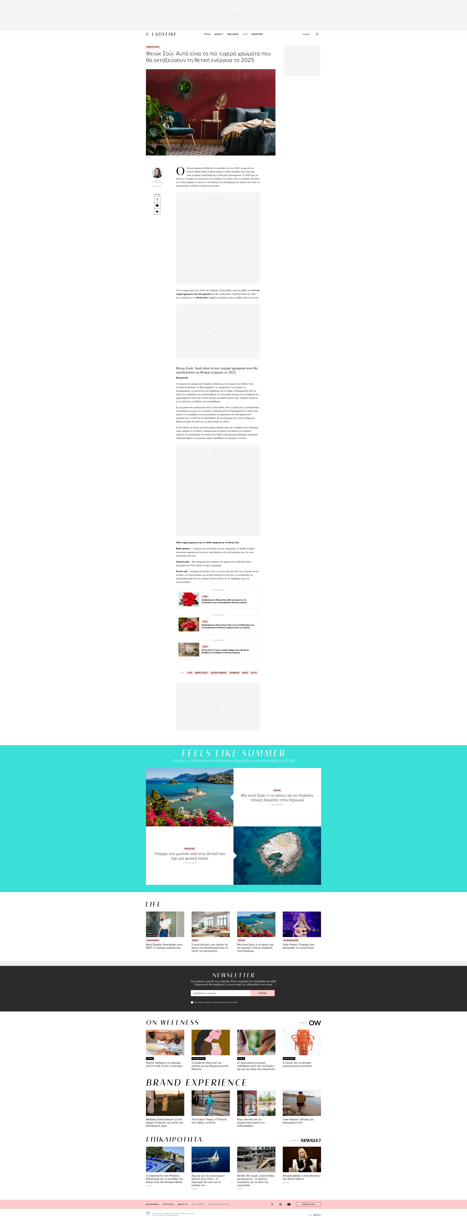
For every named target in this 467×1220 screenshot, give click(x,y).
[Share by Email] (157, 211)
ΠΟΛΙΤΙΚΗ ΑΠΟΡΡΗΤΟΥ (219, 1204)
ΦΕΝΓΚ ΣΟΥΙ (153, 47)
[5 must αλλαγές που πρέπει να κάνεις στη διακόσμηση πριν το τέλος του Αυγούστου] (211, 924)
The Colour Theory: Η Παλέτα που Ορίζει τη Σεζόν (209, 1120)
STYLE (207, 34)
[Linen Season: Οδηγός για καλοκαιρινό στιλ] (302, 1103)
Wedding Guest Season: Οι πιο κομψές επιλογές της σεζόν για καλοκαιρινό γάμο (164, 1122)
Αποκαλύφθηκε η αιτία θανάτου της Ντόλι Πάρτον (301, 1177)
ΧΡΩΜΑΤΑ (234, 673)
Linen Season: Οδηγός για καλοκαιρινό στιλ (298, 1120)
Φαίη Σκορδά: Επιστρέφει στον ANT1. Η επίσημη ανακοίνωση (164, 946)
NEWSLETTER (308, 1204)
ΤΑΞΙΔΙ (277, 790)
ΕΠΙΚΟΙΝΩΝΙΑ (152, 1204)
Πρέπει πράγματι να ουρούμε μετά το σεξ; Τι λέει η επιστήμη (164, 1064)
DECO (245, 673)
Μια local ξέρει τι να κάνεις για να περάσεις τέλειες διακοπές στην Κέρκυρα (255, 948)
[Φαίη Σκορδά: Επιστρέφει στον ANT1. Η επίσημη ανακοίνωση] (165, 924)
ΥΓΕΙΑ (150, 1058)
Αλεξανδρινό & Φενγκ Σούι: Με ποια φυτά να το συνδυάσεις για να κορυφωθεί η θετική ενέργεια (224, 601)
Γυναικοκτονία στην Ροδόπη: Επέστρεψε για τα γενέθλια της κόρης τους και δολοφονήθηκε (164, 1179)
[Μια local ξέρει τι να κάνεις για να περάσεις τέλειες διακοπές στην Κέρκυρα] (190, 797)
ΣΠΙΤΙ (254, 673)
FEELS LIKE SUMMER (233, 754)
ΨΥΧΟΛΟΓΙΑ (199, 1058)
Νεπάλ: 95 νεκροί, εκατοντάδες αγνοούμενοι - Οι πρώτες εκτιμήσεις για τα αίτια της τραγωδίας (256, 1180)
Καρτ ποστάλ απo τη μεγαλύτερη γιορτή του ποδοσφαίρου (251, 1122)
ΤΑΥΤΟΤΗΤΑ (168, 1204)
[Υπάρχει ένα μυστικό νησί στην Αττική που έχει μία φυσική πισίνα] (277, 855)
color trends (213, 421)
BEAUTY (219, 34)
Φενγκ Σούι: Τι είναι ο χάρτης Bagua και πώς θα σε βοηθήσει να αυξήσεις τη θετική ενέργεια (225, 651)
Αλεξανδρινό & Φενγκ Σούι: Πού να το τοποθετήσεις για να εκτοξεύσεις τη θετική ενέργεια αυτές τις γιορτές (228, 626)
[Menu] (147, 34)
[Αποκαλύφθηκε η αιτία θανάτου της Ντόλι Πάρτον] (302, 1159)
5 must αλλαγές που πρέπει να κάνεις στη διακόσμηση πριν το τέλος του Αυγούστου (210, 948)
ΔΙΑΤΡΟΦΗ (289, 1058)
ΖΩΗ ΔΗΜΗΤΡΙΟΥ (277, 804)
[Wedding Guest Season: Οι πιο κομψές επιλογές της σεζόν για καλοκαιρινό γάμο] (165, 1103)
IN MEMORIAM (291, 940)
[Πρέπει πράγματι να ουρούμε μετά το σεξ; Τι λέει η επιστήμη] (165, 1042)
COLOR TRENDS (218, 673)
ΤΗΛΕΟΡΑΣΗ (153, 940)
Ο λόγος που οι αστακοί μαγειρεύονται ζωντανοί (297, 1064)
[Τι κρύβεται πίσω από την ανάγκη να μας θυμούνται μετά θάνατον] (211, 1042)
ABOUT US (183, 1204)
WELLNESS (233, 34)
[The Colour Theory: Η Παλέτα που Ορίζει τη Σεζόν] (211, 1103)
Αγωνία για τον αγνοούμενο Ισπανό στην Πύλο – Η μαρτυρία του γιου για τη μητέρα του (208, 1180)
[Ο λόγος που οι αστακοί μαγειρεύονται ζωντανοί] (302, 1042)
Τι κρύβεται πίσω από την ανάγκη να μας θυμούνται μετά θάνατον (210, 1066)
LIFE (245, 34)
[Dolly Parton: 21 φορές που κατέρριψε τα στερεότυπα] (302, 924)
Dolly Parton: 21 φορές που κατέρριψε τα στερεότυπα (299, 946)
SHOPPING (257, 34)
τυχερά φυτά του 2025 (193, 290)
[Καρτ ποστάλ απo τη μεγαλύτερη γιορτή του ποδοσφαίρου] (256, 1103)
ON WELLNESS (172, 1023)
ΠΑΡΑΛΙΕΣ (190, 849)
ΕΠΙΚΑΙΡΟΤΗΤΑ (174, 1140)
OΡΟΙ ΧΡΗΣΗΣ (198, 1204)
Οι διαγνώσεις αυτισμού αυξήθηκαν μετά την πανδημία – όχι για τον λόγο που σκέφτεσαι (256, 1066)
